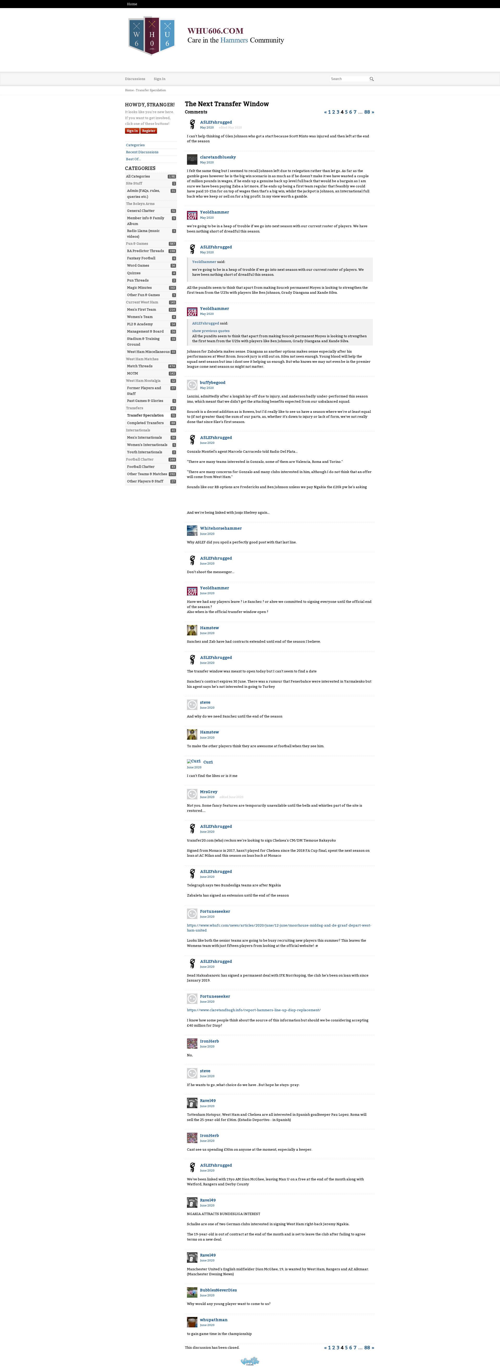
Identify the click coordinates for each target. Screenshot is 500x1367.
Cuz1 (208, 762)
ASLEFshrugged (216, 122)
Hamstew (209, 628)
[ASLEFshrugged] (192, 124)
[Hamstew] (192, 630)
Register (148, 131)
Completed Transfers (145, 423)
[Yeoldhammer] (192, 214)
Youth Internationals (144, 452)
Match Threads (140, 366)
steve (205, 702)
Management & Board (145, 331)
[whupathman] (192, 1322)
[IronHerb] (192, 1043)
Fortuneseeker (215, 911)
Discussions (135, 79)
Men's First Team (141, 309)
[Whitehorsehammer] (192, 530)
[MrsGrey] (192, 794)
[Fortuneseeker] (192, 914)
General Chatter (141, 211)
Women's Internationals (147, 445)
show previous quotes (211, 331)
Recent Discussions (142, 152)
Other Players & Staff (145, 481)
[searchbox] (352, 78)
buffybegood (213, 382)
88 (367, 112)
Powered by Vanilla (250, 1361)
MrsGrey (208, 791)
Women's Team (140, 317)
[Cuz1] (194, 761)
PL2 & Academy (140, 324)
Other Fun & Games (143, 295)
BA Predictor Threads (145, 251)
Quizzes (134, 273)
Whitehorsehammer (221, 528)
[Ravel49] (192, 1103)
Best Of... (133, 159)
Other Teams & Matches (147, 474)
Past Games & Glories (145, 401)
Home (132, 4)
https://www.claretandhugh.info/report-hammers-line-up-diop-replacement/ (254, 1010)
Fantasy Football (141, 258)
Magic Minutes (139, 288)
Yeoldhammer (214, 212)
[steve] (192, 705)
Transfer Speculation (145, 415)
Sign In (159, 79)
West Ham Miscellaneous (148, 352)
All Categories (138, 176)
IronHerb (209, 1041)
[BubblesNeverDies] (192, 1292)
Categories (135, 145)
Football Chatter (141, 467)
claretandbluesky (218, 157)
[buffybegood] (192, 385)
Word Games (138, 265)
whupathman (214, 1319)
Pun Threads (138, 280)
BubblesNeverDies (218, 1290)
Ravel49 (208, 1100)
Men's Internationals (144, 437)
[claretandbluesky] (192, 159)
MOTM (132, 373)
